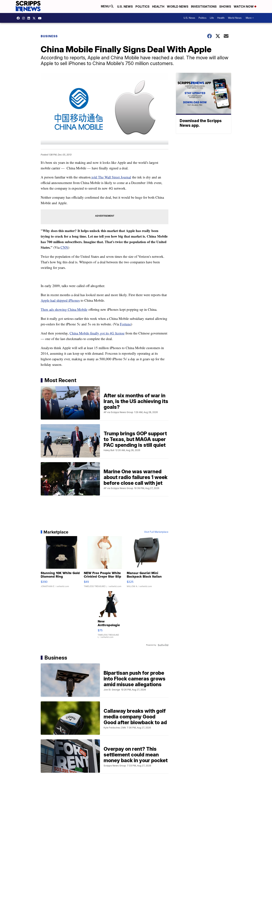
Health (158, 6)
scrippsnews (19, 18)
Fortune (125, 324)
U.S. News (125, 6)
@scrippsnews (40, 18)
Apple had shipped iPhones (60, 300)
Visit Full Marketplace (156, 532)
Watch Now (244, 6)
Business (49, 36)
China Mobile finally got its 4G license (97, 333)
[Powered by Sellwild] (163, 645)
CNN (64, 247)
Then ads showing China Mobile (64, 309)
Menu (105, 6)
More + (250, 18)
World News (177, 6)
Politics (142, 6)
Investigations (204, 6)
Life (212, 18)
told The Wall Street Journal (111, 177)
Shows (225, 6)
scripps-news (29, 18)
